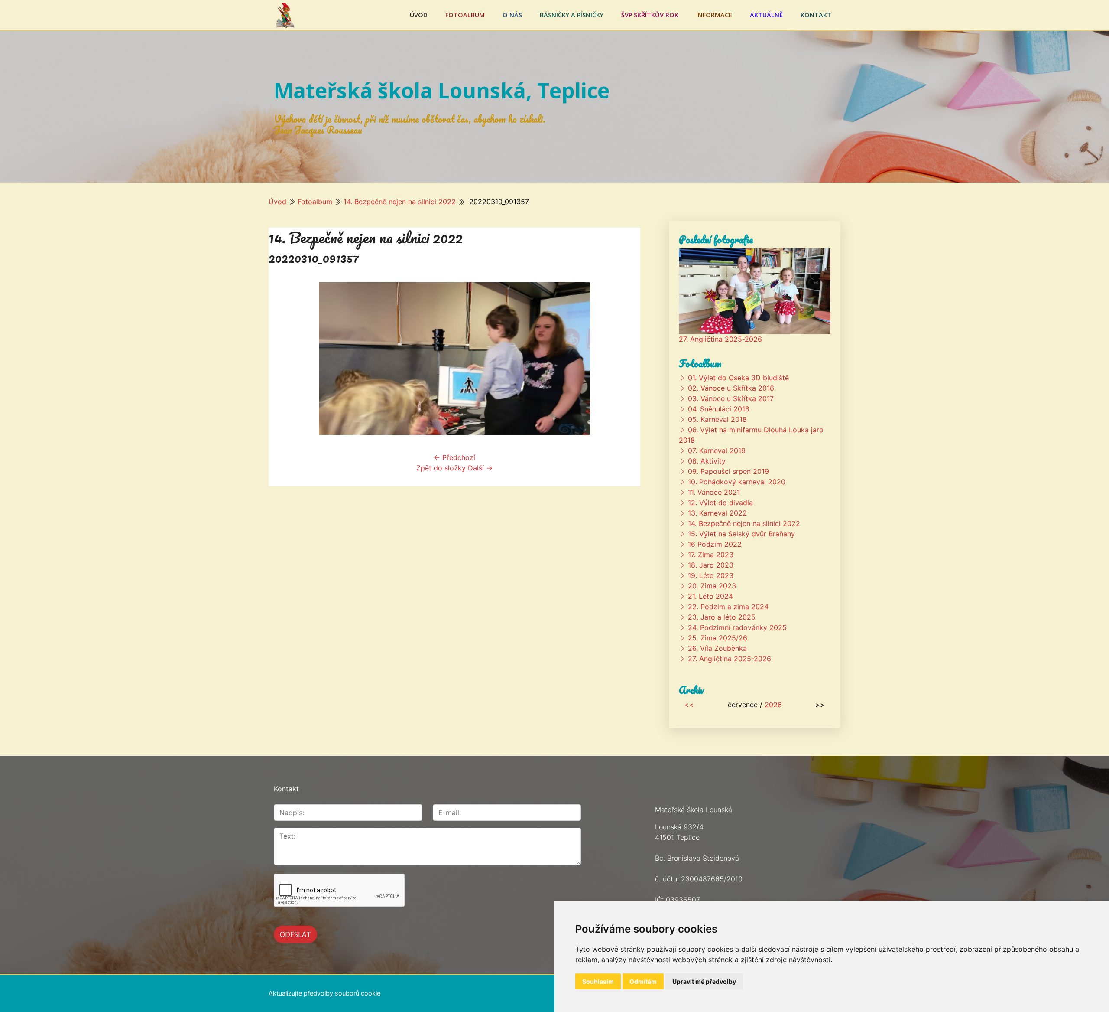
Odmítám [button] (643, 981)
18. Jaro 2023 (710, 565)
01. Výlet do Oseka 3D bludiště (738, 377)
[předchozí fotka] (282, 358)
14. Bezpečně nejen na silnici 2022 (400, 201)
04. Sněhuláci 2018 (718, 409)
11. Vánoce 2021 (714, 492)
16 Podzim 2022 (715, 544)
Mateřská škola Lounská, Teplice (442, 90)
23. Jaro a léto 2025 (722, 617)
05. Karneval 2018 (717, 419)
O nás (512, 15)
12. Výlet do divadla (720, 502)
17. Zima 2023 (710, 554)
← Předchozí (454, 457)
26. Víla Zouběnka (717, 648)
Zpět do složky (441, 468)
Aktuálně (766, 15)
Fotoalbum (465, 15)
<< (689, 704)
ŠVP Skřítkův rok (649, 15)
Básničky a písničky (571, 15)
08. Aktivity (707, 461)
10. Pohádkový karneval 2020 (736, 481)
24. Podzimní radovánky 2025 (737, 627)
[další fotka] (626, 358)
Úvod (419, 15)
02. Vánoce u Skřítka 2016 (731, 388)
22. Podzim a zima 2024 (728, 606)
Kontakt (816, 15)
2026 (773, 704)
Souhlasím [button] (598, 981)
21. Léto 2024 (710, 596)
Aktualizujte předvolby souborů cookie (324, 993)
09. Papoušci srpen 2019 (728, 471)
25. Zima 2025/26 (717, 637)
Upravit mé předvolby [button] (704, 981)
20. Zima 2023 (712, 585)
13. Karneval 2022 (717, 513)
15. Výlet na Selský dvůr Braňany (741, 533)
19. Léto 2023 (710, 575)
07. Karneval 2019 (717, 450)
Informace (714, 15)
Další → (480, 468)
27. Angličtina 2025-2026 (720, 339)
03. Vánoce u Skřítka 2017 (731, 398)
